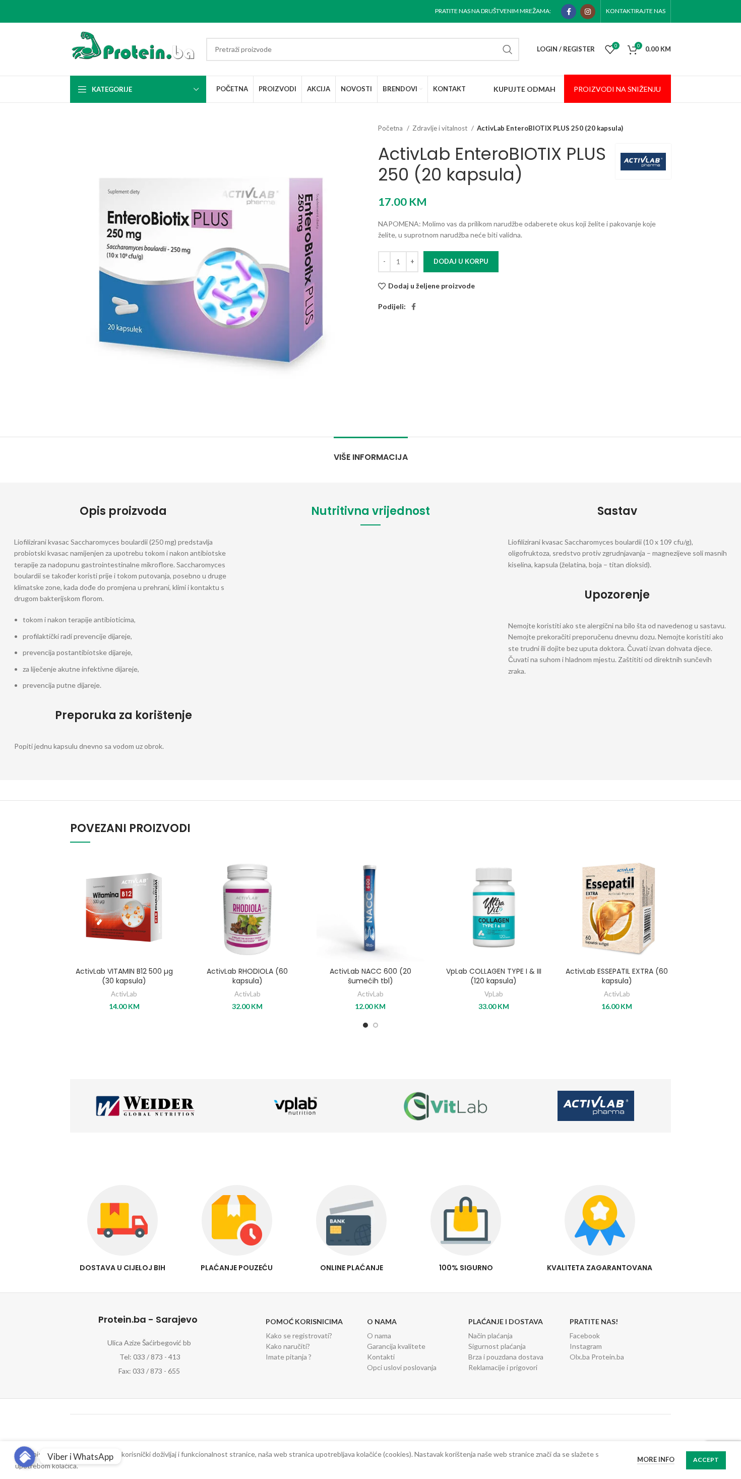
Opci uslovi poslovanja (402, 1367)
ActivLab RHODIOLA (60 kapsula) (247, 976)
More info (655, 1459)
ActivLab (124, 994)
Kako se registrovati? (299, 1335)
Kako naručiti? (288, 1346)
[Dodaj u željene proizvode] (170, 869)
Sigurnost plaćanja (497, 1346)
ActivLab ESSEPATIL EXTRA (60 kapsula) (617, 976)
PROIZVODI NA (600, 89)
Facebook (585, 1335)
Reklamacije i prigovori (502, 1367)
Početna (391, 128)
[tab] (371, 452)
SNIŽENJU (643, 89)
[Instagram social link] (587, 11)
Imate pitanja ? (289, 1356)
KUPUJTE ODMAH (524, 89)
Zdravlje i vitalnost (440, 128)
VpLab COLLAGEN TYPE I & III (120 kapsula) (493, 976)
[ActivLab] (596, 1106)
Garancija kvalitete (396, 1346)
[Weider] (145, 1106)
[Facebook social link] (568, 11)
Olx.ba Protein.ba (597, 1356)
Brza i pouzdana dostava (505, 1356)
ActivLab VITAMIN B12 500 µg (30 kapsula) (124, 976)
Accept (706, 1459)
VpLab (493, 994)
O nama (379, 1335)
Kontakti (381, 1356)
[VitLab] (446, 1106)
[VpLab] (295, 1106)
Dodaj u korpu (461, 261)
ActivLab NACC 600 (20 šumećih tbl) (370, 976)
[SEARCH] (507, 49)
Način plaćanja (490, 1335)
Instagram (586, 1346)
